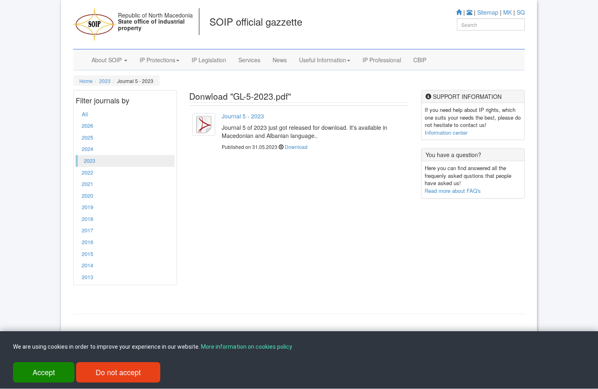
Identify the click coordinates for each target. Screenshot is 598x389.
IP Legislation (209, 60)
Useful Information (322, 60)
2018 (87, 219)
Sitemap (487, 12)
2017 (87, 230)
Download (296, 146)
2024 (87, 149)
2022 (87, 172)
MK (507, 12)
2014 (87, 265)
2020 (87, 195)
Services (249, 60)
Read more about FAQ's (453, 190)
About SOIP (107, 60)
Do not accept (118, 372)
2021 (87, 184)
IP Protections (157, 60)
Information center (446, 132)
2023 (105, 80)
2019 (87, 207)
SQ (521, 12)
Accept (44, 372)
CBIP (419, 60)
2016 (87, 242)
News (280, 60)
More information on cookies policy (246, 346)
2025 (87, 137)
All (85, 114)
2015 (87, 254)
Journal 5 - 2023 (243, 116)
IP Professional (381, 60)
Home (86, 80)
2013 (87, 277)
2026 (87, 125)
